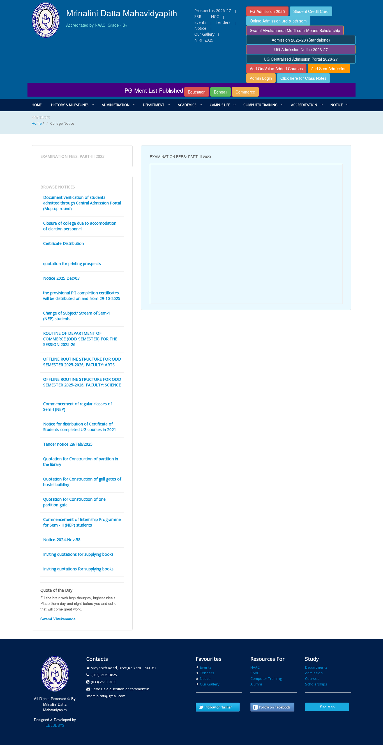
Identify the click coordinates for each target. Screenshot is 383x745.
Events (200, 22)
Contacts (40, 117)
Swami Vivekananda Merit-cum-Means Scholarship (295, 30)
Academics (187, 104)
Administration (116, 104)
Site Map (327, 706)
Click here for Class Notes (303, 78)
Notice (200, 28)
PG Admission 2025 (267, 11)
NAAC (255, 667)
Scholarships (316, 684)
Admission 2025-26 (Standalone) (301, 40)
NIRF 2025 (203, 40)
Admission (314, 672)
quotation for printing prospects (72, 263)
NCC (215, 16)
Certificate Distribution (63, 243)
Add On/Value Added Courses (276, 68)
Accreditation (304, 104)
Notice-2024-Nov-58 (61, 539)
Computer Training (260, 104)
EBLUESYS (54, 725)
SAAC (254, 672)
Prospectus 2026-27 (212, 10)
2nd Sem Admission (329, 68)
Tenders (223, 22)
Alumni (256, 684)
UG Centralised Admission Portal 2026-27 (301, 59)
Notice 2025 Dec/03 (61, 278)
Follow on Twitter (219, 707)
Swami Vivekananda (57, 618)
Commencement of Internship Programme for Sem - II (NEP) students (82, 522)
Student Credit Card (311, 11)
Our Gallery (204, 34)
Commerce (245, 92)
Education (197, 92)
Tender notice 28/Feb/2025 (68, 444)
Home (36, 104)
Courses (312, 678)
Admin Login (261, 78)
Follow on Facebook (274, 707)
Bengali (220, 92)
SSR (198, 16)
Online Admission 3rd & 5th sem (278, 21)
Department (153, 104)
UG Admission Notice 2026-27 (301, 49)
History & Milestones (69, 104)
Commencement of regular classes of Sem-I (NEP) (77, 406)
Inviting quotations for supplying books (78, 554)
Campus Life (220, 104)
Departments (316, 667)
